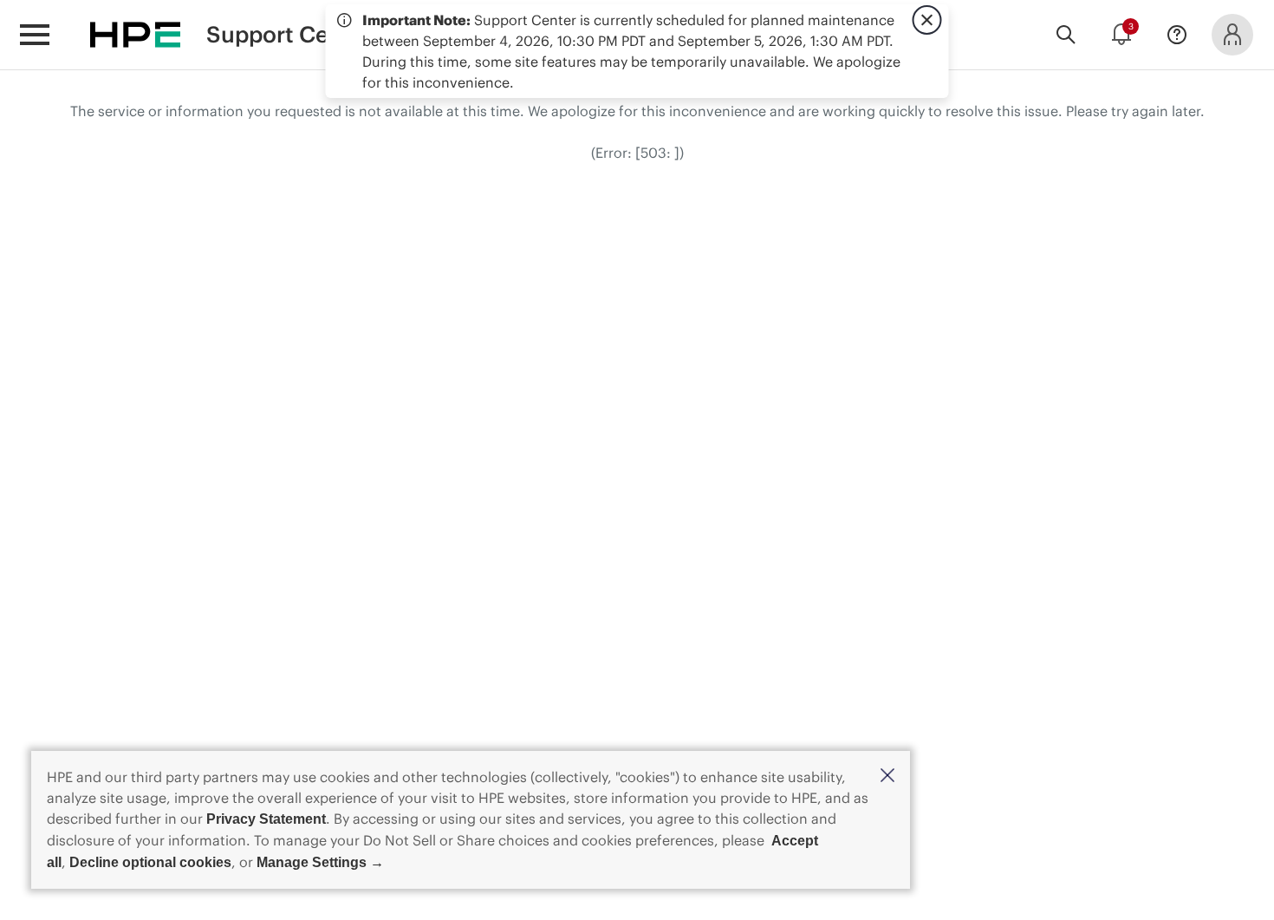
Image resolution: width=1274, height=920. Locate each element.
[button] (887, 776)
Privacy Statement (266, 819)
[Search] (1066, 34)
